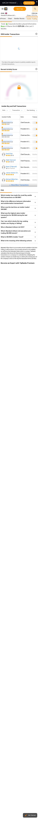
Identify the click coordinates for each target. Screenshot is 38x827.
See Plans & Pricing (26, 299)
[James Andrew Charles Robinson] (4, 174)
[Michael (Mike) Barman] (4, 180)
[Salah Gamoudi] (4, 161)
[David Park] (4, 154)
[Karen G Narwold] (4, 167)
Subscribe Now (10, 299)
